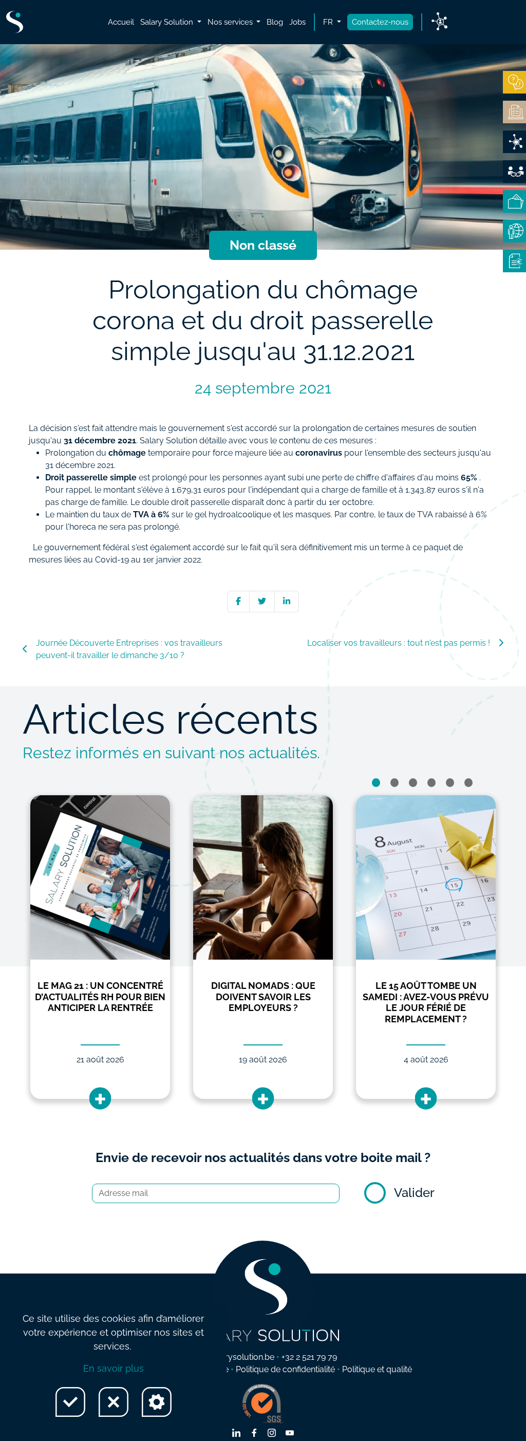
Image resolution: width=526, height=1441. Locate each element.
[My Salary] (514, 201)
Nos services (231, 22)
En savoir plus (113, 1368)
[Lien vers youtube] (290, 1434)
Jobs (297, 22)
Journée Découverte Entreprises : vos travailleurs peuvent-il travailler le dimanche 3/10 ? (129, 649)
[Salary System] (514, 261)
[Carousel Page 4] (431, 782)
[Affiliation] (514, 171)
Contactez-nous (380, 22)
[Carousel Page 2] (394, 782)
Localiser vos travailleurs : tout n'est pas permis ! (398, 643)
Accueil (121, 22)
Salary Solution (167, 22)
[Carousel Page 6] (468, 782)
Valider (414, 1192)
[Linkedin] (286, 601)
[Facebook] (238, 601)
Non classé (263, 245)
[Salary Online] (514, 231)
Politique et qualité (377, 1369)
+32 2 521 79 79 (309, 1357)
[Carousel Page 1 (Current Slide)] (376, 782)
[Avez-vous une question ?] (514, 82)
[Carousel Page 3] (413, 782)
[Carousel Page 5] (450, 782)
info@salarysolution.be (231, 1357)
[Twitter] (262, 601)
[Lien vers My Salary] (439, 22)
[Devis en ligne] (514, 141)
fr (329, 22)
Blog (275, 22)
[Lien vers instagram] (272, 1434)
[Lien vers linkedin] (236, 1434)
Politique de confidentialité (285, 1369)
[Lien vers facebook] (254, 1434)
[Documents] (514, 112)
